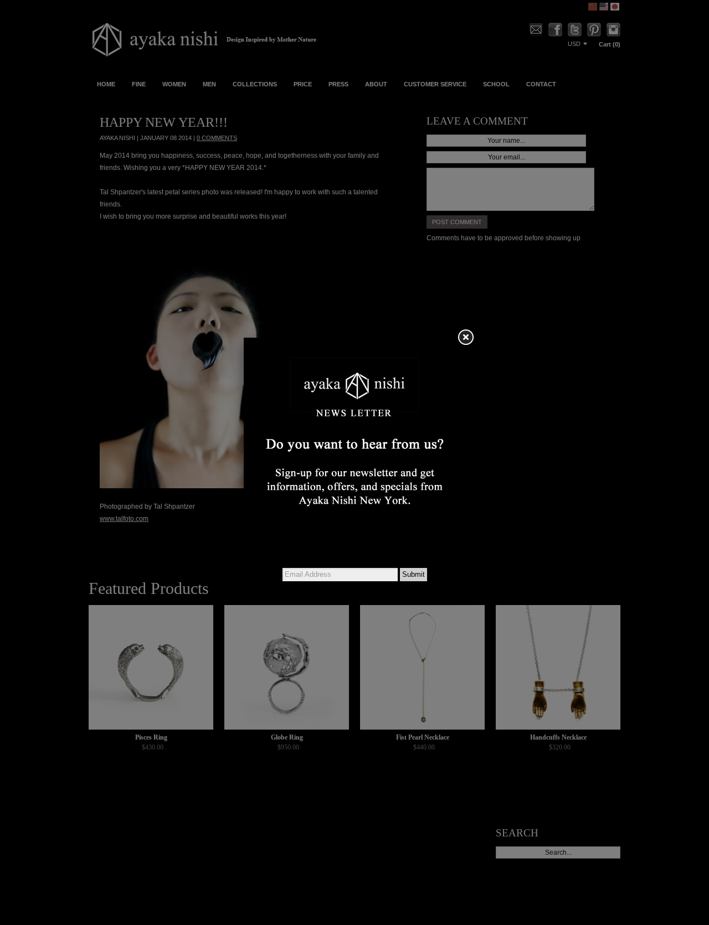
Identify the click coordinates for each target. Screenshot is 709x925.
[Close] (465, 338)
